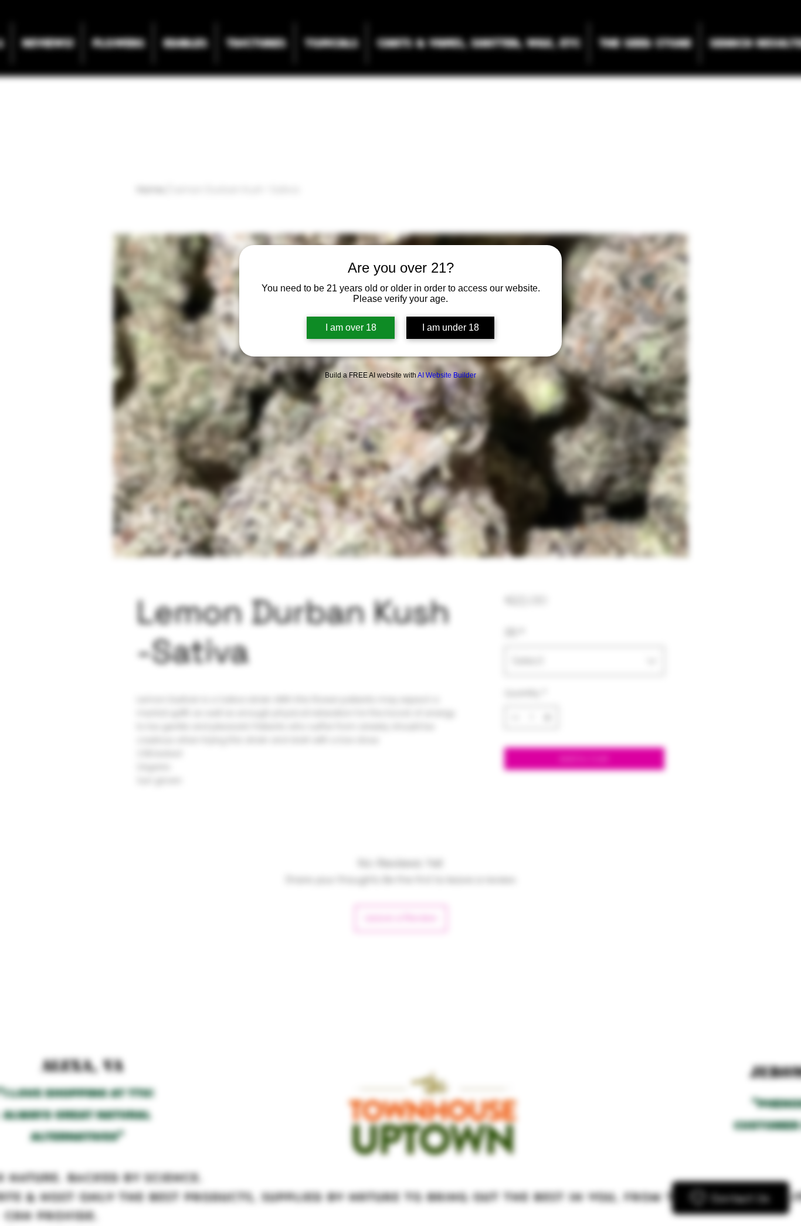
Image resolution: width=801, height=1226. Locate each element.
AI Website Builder (447, 375)
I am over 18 (350, 327)
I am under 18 (450, 327)
